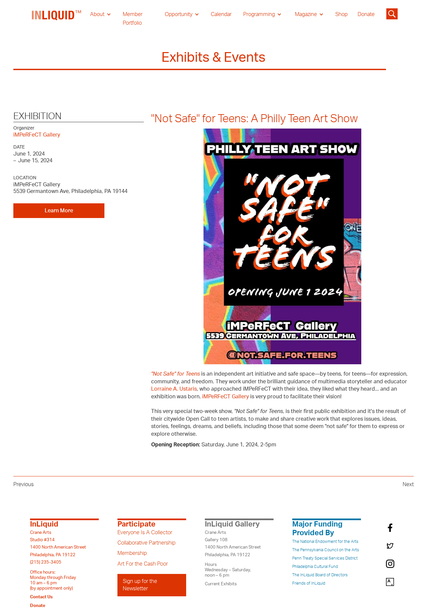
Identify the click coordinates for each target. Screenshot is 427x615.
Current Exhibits (221, 584)
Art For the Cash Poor (142, 564)
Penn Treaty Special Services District (325, 558)
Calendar (221, 14)
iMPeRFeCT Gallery (36, 135)
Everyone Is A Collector (144, 532)
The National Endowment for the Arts (325, 542)
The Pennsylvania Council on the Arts (325, 550)
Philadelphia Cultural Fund (315, 567)
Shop (341, 14)
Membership (132, 553)
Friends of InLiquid (308, 583)
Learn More (59, 210)
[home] (56, 18)
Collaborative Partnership (146, 543)
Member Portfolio (132, 19)
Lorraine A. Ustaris (174, 389)
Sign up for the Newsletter (140, 585)
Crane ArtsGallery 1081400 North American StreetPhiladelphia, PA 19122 (233, 544)
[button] (100, 14)
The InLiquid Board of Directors (320, 575)
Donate (366, 14)
